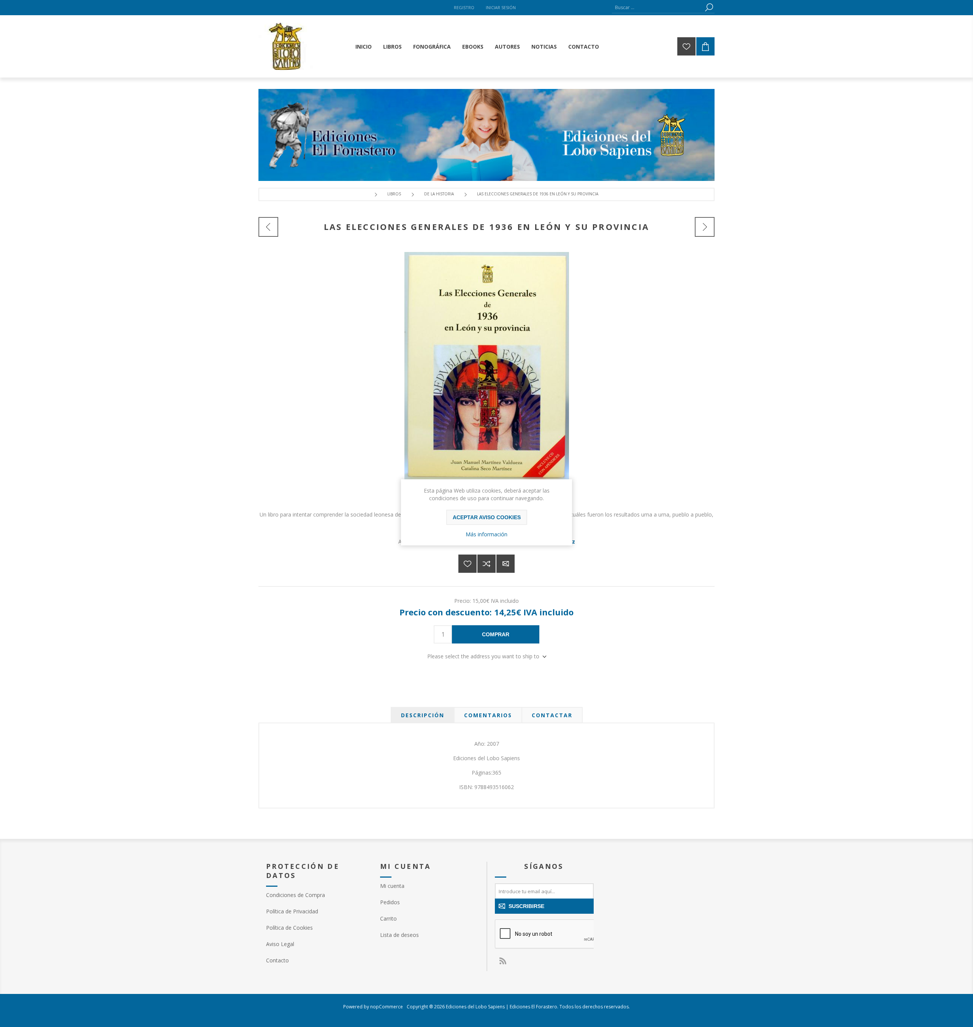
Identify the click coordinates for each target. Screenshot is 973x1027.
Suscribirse (526, 906)
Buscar (709, 7)
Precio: (462, 600)
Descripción (422, 715)
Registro (464, 7)
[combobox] (657, 7)
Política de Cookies (289, 927)
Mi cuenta (392, 885)
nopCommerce (386, 1006)
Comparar (486, 564)
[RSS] (502, 961)
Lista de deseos (399, 934)
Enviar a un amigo (505, 564)
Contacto (277, 960)
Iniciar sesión (501, 7)
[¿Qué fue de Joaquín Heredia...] (268, 227)
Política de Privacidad (292, 911)
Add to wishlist (467, 564)
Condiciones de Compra (295, 895)
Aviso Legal (280, 944)
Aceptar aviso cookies (487, 517)
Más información (486, 534)
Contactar (552, 715)
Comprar (495, 634)
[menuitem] (315, 895)
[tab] (423, 715)
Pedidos (390, 902)
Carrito (388, 918)
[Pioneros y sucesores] (705, 227)
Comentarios (488, 715)
